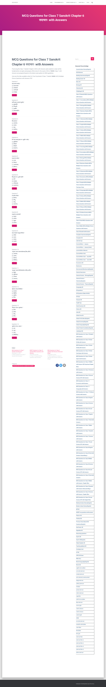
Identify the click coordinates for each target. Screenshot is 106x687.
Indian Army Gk (79, 315)
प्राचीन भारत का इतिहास (80, 599)
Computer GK (79, 237)
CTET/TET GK (79, 241)
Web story (78, 558)
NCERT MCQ (81, 2)
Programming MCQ (59, 2)
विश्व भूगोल (78, 633)
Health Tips (79, 302)
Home (51, 2)
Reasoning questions (81, 533)
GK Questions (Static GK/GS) (83, 293)
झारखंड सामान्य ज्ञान (79, 590)
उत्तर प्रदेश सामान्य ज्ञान (80, 571)
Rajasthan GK (79, 530)
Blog (88, 2)
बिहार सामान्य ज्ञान (79, 602)
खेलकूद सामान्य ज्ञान (79, 580)
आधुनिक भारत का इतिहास (80, 568)
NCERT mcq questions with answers (84, 512)
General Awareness (81, 272)
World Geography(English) (82, 561)
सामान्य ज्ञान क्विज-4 (80, 646)
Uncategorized (79, 549)
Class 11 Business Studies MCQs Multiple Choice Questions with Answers (84, 113)
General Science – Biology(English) (84, 275)
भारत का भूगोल (78, 605)
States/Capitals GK (80, 543)
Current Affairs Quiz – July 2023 (83, 256)
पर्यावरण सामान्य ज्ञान (80, 593)
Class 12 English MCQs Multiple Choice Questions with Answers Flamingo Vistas (83, 185)
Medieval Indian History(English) (84, 503)
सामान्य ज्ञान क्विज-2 (80, 640)
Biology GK (79, 85)
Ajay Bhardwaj (91, 683)
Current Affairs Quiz (71, 2)
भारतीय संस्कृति (79, 615)
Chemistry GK (79, 88)
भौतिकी (77, 618)
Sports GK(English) (80, 539)
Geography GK (79, 287)
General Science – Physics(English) (84, 284)
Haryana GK (79, 299)
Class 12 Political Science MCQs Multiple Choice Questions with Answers (84, 215)
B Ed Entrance (79, 72)
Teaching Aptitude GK (81, 546)
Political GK (79, 518)
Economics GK (79, 262)
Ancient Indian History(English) (83, 69)
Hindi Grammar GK (80, 306)
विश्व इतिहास (78, 630)
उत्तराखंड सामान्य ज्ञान (80, 574)
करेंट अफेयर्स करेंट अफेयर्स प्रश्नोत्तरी (82, 577)
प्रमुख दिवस (78, 596)
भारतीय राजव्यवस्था (79, 611)
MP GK (77, 509)
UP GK (77, 552)
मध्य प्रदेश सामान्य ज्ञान (80, 621)
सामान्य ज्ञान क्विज (79, 637)
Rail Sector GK (79, 527)
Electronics (79, 266)
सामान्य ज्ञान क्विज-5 (80, 649)
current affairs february (81, 250)
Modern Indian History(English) (83, 506)
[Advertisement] (53, 41)
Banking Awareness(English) (83, 75)
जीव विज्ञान (78, 586)
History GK (78, 309)
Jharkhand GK (79, 331)
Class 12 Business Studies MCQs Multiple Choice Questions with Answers (84, 166)
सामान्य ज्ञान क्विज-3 (80, 643)
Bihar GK (78, 81)
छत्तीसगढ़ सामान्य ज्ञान (80, 583)
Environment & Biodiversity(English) (84, 269)
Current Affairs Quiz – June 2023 (84, 259)
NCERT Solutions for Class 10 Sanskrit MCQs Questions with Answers (36, 352)
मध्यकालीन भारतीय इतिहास (81, 624)
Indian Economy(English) (82, 321)
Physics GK (79, 515)
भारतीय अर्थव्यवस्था (79, 608)
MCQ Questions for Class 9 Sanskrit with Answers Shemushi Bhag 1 (55, 352)
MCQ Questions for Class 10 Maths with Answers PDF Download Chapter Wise (84, 364)
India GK (78, 312)
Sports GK (78, 536)
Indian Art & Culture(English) (83, 318)
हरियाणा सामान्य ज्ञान (79, 652)
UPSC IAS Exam (80, 555)
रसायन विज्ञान (78, 627)
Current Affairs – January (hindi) (84, 247)
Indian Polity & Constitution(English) (84, 328)
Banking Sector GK (80, 78)
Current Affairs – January (82, 244)
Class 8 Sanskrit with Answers (83, 231)
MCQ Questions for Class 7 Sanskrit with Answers (23, 365)
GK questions (79, 290)
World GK (78, 564)
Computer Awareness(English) (83, 234)
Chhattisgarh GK (80, 91)
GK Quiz (78, 296)
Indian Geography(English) (82, 324)
